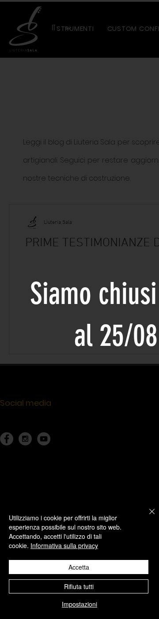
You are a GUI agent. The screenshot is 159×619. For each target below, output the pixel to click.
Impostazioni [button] (79, 604)
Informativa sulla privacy (64, 545)
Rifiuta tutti (79, 586)
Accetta (78, 567)
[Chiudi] (146, 516)
